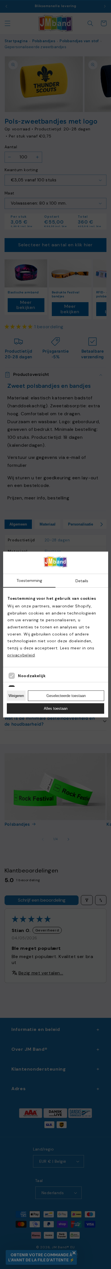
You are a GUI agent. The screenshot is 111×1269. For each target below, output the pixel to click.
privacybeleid (21, 655)
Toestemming (29, 580)
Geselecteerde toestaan (66, 696)
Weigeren (16, 696)
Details (81, 580)
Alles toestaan (55, 708)
